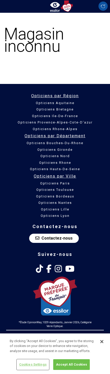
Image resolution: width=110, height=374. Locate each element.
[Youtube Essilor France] (70, 268)
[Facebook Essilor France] (49, 268)
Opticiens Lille (55, 209)
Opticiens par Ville (55, 176)
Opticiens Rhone (55, 163)
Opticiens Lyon (55, 216)
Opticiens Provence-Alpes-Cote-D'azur (55, 122)
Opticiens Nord (55, 156)
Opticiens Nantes (55, 203)
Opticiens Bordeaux (55, 196)
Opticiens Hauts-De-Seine (55, 169)
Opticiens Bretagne (55, 109)
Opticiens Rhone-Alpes (55, 129)
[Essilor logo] (55, 5)
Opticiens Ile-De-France (55, 116)
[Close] (101, 341)
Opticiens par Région (55, 95)
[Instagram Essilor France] (58, 268)
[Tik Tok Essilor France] (39, 268)
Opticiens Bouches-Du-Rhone (55, 143)
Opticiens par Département (55, 135)
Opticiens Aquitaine (55, 103)
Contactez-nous (57, 238)
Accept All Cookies (71, 364)
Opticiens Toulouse (55, 190)
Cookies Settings (33, 364)
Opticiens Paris (55, 183)
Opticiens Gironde (55, 150)
